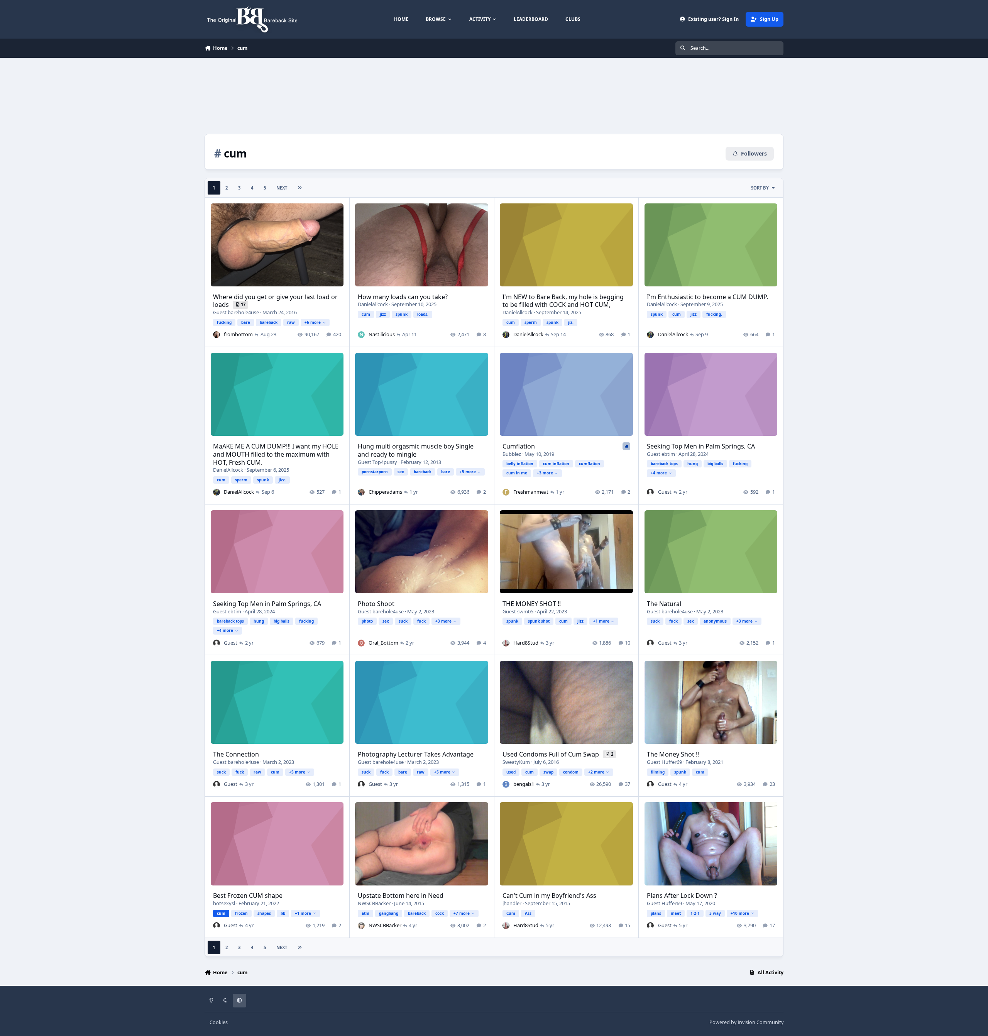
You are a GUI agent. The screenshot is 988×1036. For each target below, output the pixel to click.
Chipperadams (385, 491)
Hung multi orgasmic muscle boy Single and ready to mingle (416, 450)
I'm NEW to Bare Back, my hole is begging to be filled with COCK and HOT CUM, (563, 301)
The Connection (236, 754)
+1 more (601, 621)
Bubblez (511, 453)
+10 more (740, 913)
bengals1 (523, 783)
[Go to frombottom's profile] (216, 334)
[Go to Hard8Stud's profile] (505, 643)
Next (281, 188)
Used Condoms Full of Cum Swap (551, 754)
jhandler (511, 903)
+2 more (596, 772)
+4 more (659, 473)
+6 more (313, 322)
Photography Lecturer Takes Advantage (416, 754)
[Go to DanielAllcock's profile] (505, 334)
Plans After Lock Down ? (682, 895)
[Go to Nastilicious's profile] (361, 334)
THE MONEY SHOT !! (531, 603)
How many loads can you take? (403, 297)
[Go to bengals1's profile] (505, 784)
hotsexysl (224, 903)
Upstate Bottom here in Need (400, 895)
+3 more (545, 473)
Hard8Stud (525, 642)
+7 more (461, 913)
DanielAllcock (373, 304)
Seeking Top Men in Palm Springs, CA (701, 446)
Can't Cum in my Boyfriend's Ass (549, 895)
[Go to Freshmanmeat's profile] (505, 492)
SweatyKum (516, 761)
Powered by (746, 1022)
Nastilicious (382, 334)
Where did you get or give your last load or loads (275, 301)
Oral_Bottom (383, 642)
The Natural (664, 603)
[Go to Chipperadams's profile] (361, 492)
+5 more (468, 471)
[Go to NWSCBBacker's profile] (361, 925)
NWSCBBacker (374, 903)
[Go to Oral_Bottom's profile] (361, 643)
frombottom (238, 334)
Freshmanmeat (530, 491)
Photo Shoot (376, 603)
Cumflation (518, 446)
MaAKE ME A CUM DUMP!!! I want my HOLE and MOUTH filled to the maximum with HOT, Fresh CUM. (275, 454)
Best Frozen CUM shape (248, 895)
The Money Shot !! (673, 754)
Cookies (219, 1022)
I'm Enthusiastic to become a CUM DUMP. (707, 297)
